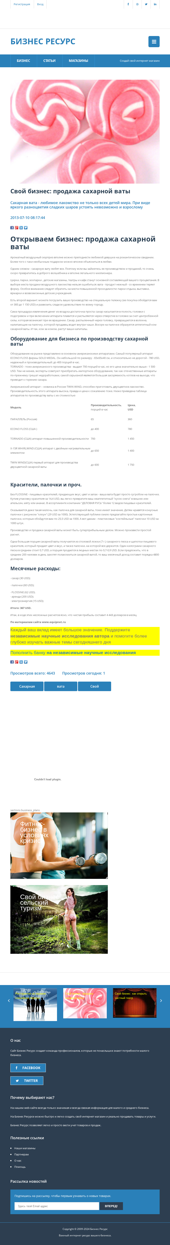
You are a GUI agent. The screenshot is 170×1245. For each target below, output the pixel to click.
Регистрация (22, 4)
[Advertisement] (82, 18)
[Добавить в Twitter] (25, 227)
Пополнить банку (73, 652)
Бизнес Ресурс (42, 41)
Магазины (78, 60)
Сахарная (27, 686)
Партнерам (21, 1154)
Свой (94, 686)
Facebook (31, 1068)
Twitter (31, 1080)
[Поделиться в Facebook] (12, 227)
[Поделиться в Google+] (16, 227)
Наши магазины (24, 1148)
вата (60, 686)
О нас (17, 1160)
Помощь (20, 1167)
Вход (40, 4)
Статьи (49, 60)
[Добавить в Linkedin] (21, 227)
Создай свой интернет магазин (140, 61)
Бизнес (23, 60)
